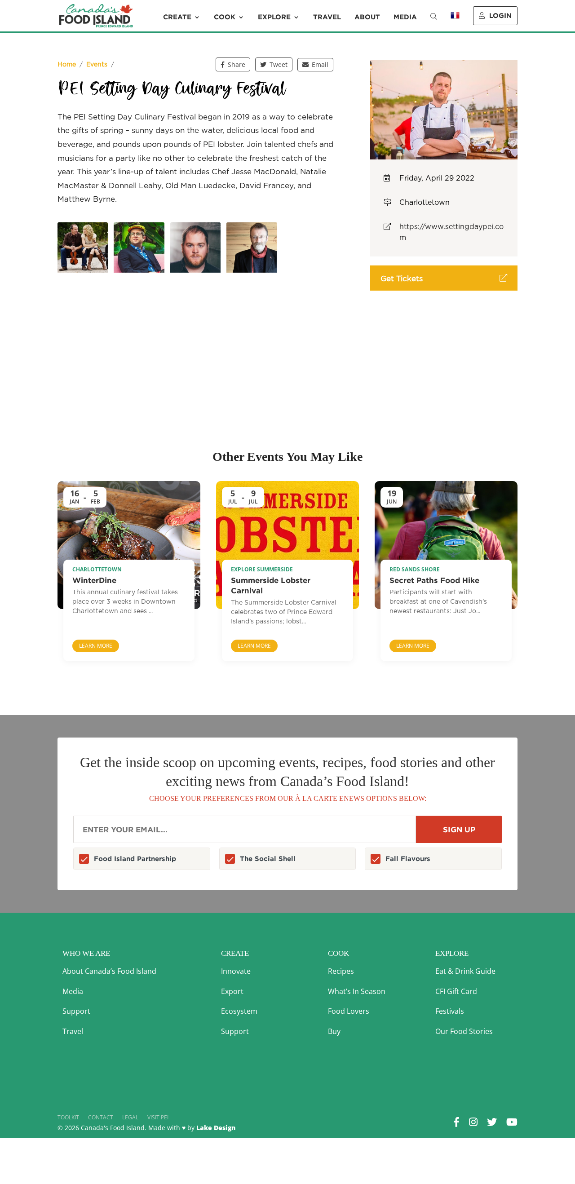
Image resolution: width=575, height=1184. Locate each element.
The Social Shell (268, 858)
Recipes (341, 971)
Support (76, 1011)
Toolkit (68, 1117)
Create (177, 17)
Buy (334, 1031)
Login (500, 15)
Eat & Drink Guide (465, 971)
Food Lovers (348, 1011)
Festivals (449, 1011)
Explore (274, 17)
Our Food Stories (464, 1031)
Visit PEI (157, 1117)
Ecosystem (239, 1011)
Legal (130, 1117)
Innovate (236, 971)
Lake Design (215, 1127)
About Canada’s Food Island (109, 971)
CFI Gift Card (456, 991)
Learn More (95, 645)
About (367, 17)
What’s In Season (356, 991)
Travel (327, 17)
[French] (455, 21)
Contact (100, 1117)
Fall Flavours (407, 858)
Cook (224, 17)
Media (405, 17)
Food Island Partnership (135, 858)
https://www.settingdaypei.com (451, 232)
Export (232, 991)
